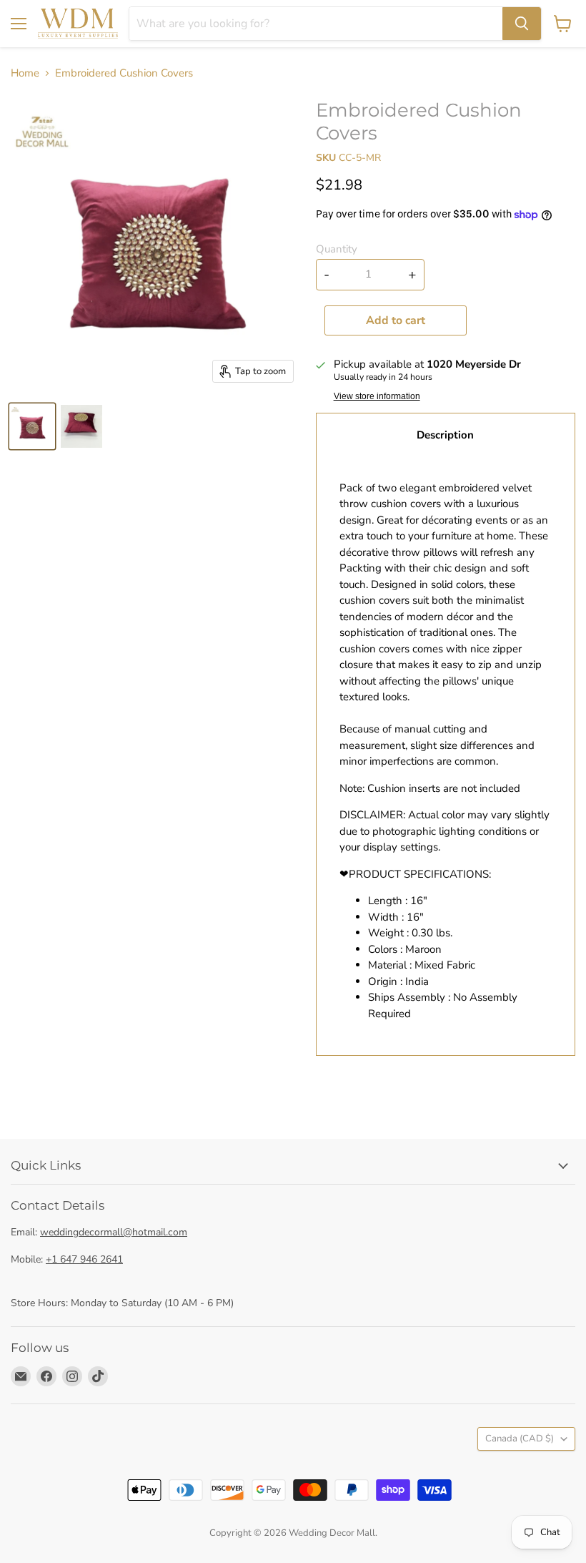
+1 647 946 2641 (84, 1259)
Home (25, 73)
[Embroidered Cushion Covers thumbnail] (32, 426)
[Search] (521, 23)
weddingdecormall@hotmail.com (113, 1232)
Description (445, 435)
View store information (377, 396)
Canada (519, 1438)
